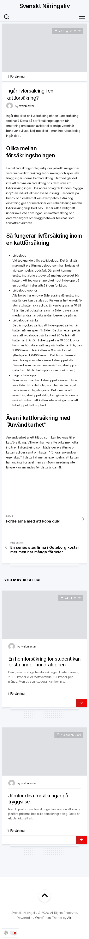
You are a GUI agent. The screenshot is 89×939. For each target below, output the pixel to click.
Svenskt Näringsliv (44, 6)
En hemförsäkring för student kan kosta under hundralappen (44, 662)
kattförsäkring (68, 116)
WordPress (43, 918)
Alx (69, 918)
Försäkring (17, 76)
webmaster (26, 106)
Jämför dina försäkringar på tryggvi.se (38, 799)
